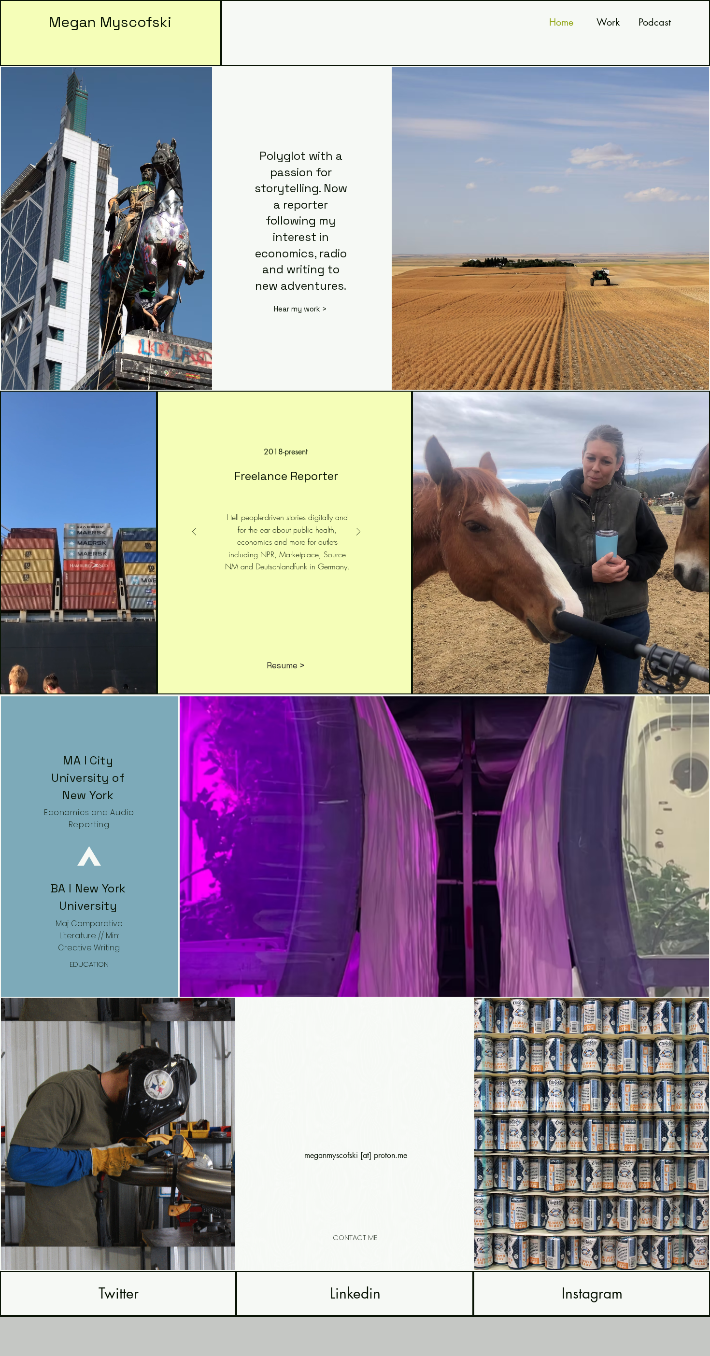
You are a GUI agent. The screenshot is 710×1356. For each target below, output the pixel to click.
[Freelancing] (244, 616)
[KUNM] (265, 616)
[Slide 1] (286, 616)
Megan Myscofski (110, 22)
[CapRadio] (255, 616)
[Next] (358, 532)
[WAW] (276, 616)
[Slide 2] (297, 616)
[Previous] (194, 532)
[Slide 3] (308, 616)
